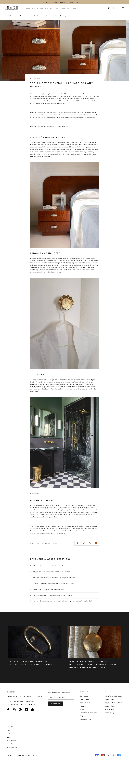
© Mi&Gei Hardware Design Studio (22, 755)
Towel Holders (11, 740)
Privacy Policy (109, 713)
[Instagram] (14, 709)
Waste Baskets (12, 747)
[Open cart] (123, 8)
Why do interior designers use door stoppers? (48, 589)
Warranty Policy (110, 706)
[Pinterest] (20, 709)
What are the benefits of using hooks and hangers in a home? (54, 577)
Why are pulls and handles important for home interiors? (52, 572)
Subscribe (55, 704)
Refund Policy (109, 699)
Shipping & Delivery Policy (113, 703)
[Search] (114, 8)
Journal (30, 16)
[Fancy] (32, 709)
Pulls (8, 730)
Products (25, 8)
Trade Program (85, 703)
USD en (8, 759)
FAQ (81, 716)
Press (73, 8)
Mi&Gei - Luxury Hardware (17, 16)
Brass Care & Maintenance (89, 713)
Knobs (9, 734)
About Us (65, 8)
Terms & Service (110, 709)
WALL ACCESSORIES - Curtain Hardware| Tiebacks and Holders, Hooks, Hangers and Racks (93, 664)
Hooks (9, 737)
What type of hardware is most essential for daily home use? (53, 595)
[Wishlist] (109, 8)
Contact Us (84, 696)
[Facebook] (8, 709)
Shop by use (37, 8)
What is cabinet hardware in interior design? (48, 566)
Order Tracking (85, 699)
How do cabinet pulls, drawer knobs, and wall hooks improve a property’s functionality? (62, 601)
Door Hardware (12, 744)
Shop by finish (52, 8)
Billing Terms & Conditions (113, 696)
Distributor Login (86, 719)
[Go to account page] (119, 8)
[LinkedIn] (26, 709)
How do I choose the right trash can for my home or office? (53, 583)
